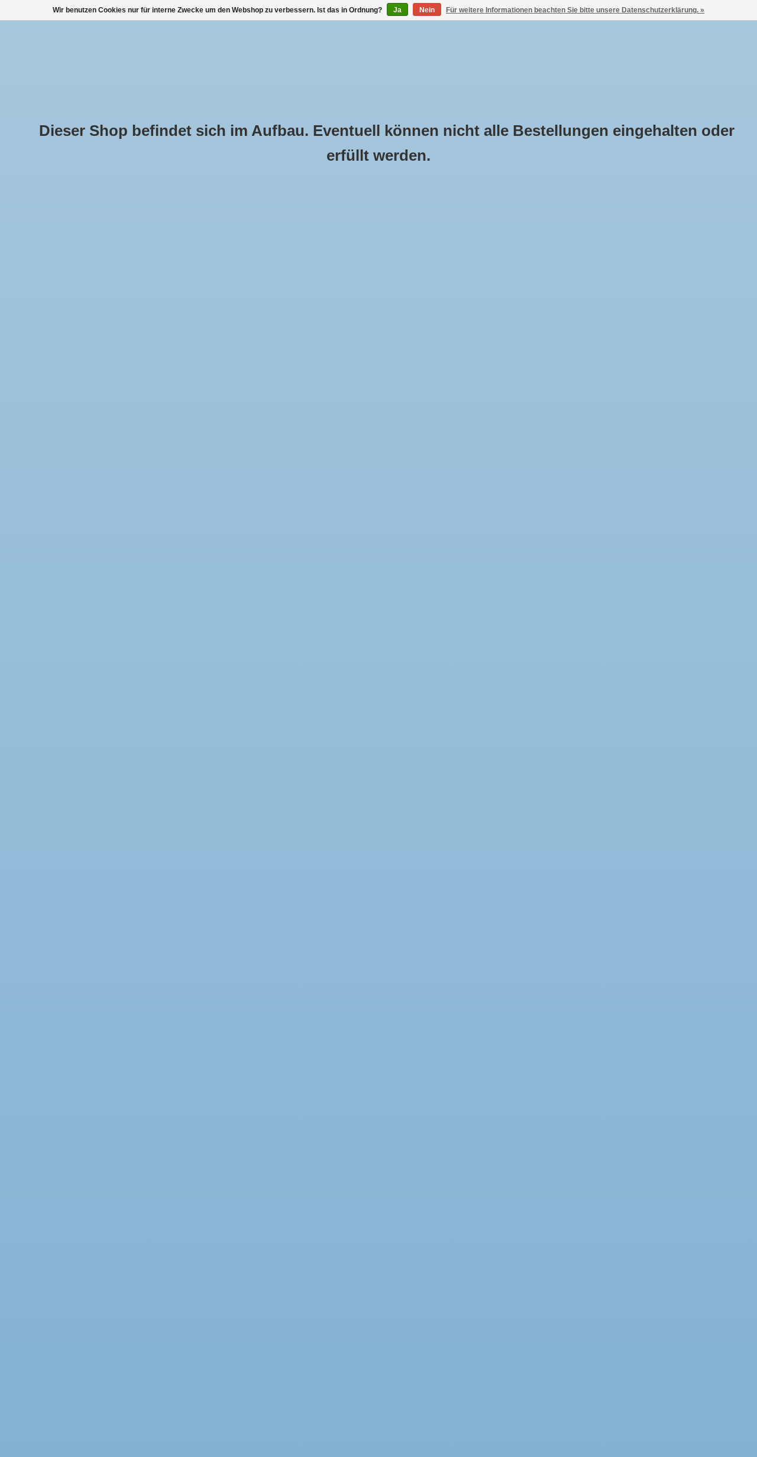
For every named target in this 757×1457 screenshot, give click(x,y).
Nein (427, 10)
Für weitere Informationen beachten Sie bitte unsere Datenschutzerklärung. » (575, 10)
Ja (397, 10)
